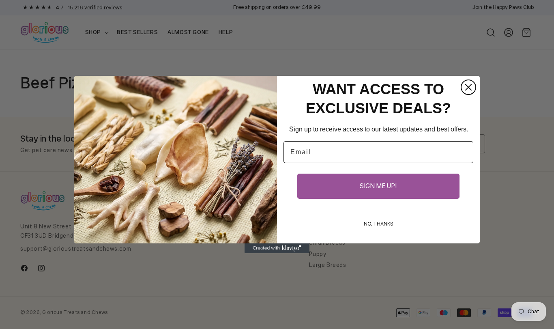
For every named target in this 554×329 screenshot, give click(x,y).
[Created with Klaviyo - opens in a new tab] (277, 248)
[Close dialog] (468, 87)
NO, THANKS (378, 224)
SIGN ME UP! (378, 186)
